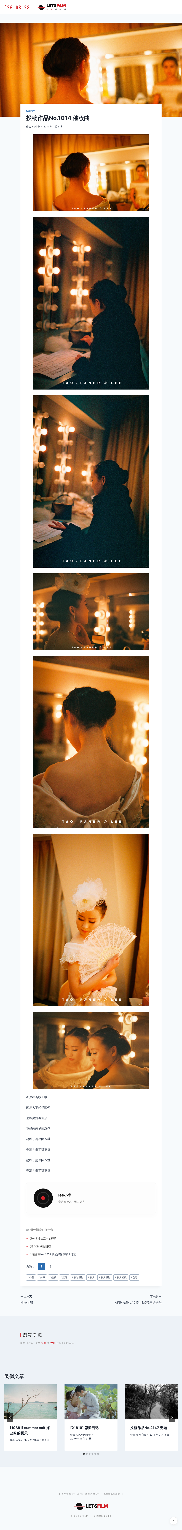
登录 (43, 1343)
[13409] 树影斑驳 (40, 1246)
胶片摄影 (105, 1277)
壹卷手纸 (141, 1434)
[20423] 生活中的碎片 (43, 1238)
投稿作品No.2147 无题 (148, 1428)
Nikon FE (26, 1299)
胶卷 (64, 1277)
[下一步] (172, 1417)
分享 (42, 1277)
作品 (37, 1254)
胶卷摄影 (78, 1277)
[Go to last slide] (10, 1417)
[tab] (84, 1454)
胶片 (91, 1277)
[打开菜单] (174, 7)
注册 (52, 1343)
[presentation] (30, 1401)
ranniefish (21, 1440)
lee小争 (36, 126)
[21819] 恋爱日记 (84, 1428)
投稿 (32, 1254)
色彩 (134, 1277)
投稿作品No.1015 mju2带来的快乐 (138, 1299)
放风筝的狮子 (83, 1434)
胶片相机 (121, 1277)
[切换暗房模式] (174, 1521)
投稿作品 (30, 111)
